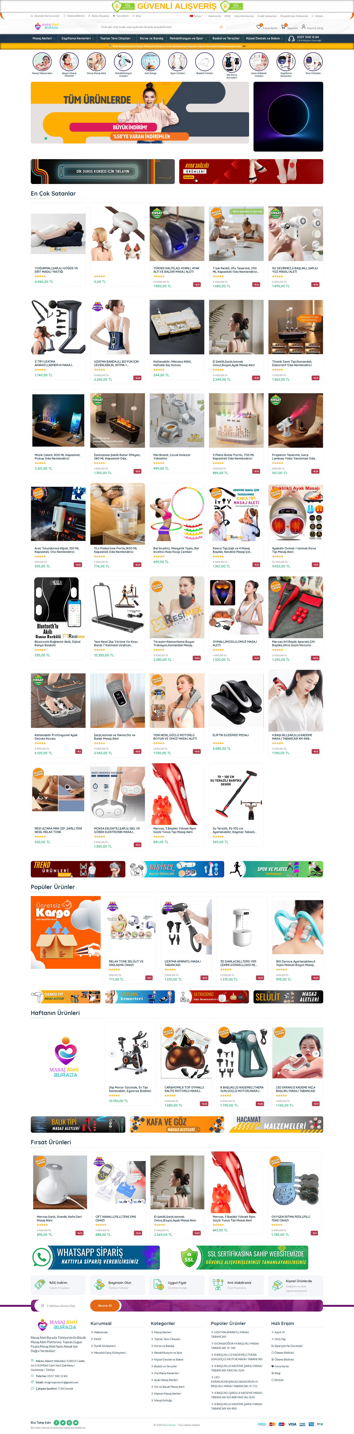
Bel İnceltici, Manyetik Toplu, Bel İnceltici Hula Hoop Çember (176, 550)
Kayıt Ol (279, 1332)
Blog (138, 16)
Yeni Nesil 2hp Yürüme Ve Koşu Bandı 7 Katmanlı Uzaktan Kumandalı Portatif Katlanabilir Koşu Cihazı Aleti (116, 643)
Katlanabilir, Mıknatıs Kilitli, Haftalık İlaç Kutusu (172, 363)
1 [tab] (45, 138)
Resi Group (169, 1424)
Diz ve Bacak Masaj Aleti (169, 1386)
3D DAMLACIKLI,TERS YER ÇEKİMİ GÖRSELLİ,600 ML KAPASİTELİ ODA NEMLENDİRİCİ (242, 963)
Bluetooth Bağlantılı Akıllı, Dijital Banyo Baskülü (57, 643)
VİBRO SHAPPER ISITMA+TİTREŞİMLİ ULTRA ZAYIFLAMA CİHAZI (238, 1089)
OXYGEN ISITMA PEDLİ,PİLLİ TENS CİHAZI (290, 1218)
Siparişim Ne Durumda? (47, 16)
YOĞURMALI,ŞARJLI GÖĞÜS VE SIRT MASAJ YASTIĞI (56, 270)
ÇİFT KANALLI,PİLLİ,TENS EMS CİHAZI (116, 1218)
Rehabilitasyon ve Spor (187, 38)
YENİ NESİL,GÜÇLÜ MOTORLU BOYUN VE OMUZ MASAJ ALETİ (175, 736)
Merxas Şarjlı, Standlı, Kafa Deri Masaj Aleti (59, 1218)
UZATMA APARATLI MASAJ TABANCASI (183, 963)
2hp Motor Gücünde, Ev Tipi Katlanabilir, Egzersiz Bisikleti (297, 1089)
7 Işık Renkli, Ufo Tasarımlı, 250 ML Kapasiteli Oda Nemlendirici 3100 (235, 270)
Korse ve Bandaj (151, 38)
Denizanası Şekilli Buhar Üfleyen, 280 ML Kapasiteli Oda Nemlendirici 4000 (117, 456)
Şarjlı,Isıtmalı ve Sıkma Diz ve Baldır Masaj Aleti (114, 736)
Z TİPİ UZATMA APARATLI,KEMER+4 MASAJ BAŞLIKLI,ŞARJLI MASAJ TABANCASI (53, 363)
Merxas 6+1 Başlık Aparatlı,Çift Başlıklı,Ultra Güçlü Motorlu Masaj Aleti (293, 643)
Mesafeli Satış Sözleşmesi (294, 16)
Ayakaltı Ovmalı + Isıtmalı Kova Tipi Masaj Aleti (294, 550)
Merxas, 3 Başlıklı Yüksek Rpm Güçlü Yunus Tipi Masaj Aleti (174, 830)
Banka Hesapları (100, 16)
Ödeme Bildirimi (75, 16)
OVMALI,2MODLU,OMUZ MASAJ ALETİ (235, 643)
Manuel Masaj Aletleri (167, 1393)
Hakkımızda (214, 16)
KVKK (228, 16)
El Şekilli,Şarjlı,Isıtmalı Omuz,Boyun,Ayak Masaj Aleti (234, 363)
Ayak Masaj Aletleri (166, 1380)
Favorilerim (122, 16)
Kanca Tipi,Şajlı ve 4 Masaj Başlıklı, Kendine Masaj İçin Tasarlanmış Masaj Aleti (231, 550)
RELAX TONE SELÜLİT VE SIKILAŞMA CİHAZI (126, 963)
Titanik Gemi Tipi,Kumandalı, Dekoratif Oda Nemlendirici (292, 363)
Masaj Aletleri (43, 38)
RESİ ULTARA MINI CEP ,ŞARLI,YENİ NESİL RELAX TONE (58, 830)
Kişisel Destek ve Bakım (263, 38)
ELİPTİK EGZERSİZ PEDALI (231, 735)
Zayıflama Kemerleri (76, 38)
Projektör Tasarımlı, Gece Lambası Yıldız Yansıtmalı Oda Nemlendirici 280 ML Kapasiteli (294, 456)
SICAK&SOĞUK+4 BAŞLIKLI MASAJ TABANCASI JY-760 (235, 1345)
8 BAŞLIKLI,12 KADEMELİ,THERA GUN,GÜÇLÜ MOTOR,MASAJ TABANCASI (130, 1089)
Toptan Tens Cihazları (115, 38)
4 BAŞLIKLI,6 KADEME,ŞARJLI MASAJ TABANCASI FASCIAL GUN (236, 1368)
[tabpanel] (140, 112)
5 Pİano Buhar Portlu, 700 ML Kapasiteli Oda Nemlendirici (233, 456)
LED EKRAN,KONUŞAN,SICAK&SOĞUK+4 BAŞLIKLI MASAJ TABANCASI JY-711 (234, 1381)
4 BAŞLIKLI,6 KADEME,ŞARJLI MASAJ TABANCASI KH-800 (236, 1406)
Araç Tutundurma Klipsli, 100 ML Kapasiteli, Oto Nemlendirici (57, 550)
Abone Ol (105, 1305)
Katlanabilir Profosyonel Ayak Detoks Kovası (56, 736)
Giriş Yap (280, 1339)
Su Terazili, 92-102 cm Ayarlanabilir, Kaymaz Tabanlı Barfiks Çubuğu (234, 830)
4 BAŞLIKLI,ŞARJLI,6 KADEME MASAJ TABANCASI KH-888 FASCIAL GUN (292, 736)
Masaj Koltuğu (163, 1400)
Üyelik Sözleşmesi (267, 16)
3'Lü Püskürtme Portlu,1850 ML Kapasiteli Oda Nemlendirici (115, 550)
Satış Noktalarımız (244, 16)
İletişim (319, 16)
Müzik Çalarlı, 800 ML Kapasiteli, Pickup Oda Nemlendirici (57, 456)
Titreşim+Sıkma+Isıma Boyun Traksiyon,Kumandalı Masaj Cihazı (173, 643)
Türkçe (197, 16)
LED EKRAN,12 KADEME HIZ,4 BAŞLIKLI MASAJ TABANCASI (184, 1089)
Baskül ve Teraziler (226, 38)
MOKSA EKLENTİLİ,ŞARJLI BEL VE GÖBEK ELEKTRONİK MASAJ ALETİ (117, 830)
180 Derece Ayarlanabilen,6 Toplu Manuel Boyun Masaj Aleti (295, 963)
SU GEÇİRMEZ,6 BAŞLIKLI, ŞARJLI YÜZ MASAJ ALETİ (295, 270)
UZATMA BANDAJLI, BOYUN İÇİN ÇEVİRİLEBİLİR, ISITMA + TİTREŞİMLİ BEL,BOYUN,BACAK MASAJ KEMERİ (116, 363)
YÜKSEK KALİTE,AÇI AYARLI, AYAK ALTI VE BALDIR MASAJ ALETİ (176, 270)
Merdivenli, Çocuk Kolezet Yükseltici (171, 456)
